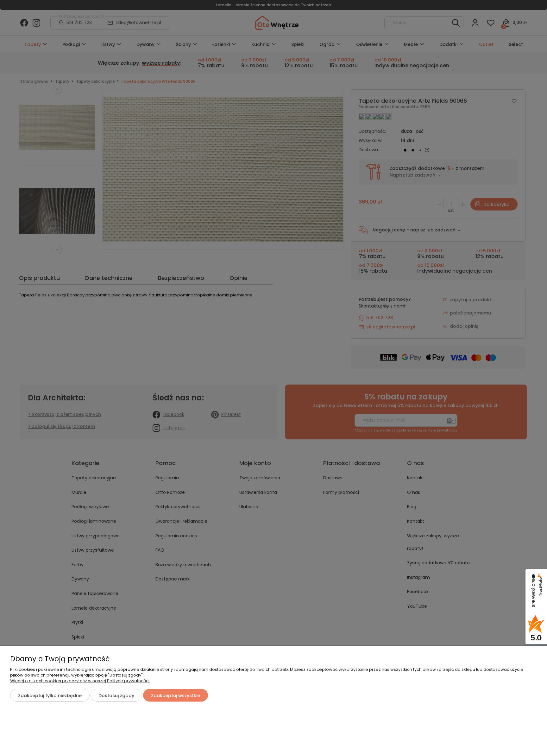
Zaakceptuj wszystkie (175, 695)
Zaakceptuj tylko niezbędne (50, 695)
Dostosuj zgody (116, 695)
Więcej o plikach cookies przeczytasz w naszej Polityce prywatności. (80, 681)
